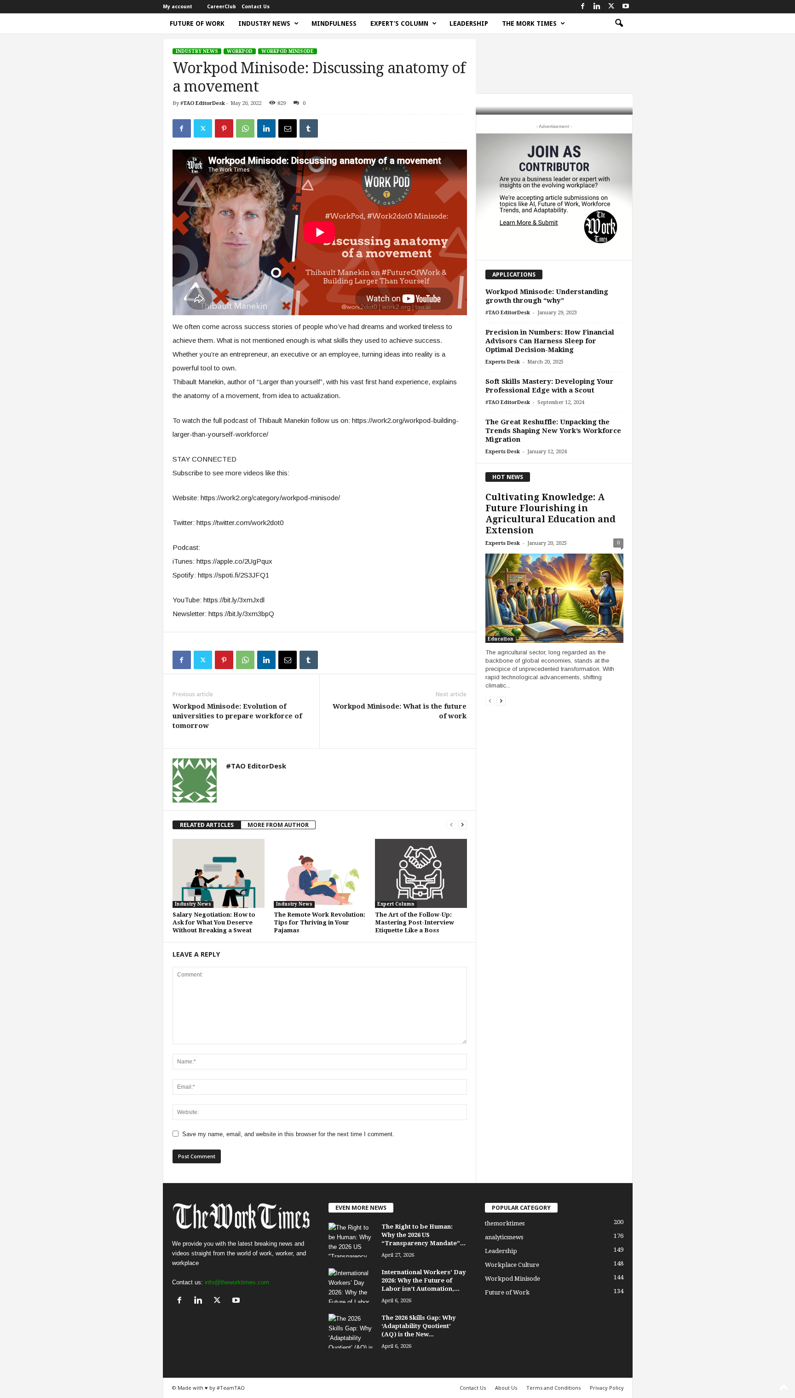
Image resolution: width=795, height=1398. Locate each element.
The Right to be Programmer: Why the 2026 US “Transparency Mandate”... (423, 1235)
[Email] (287, 128)
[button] (619, 23)
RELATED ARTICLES (207, 824)
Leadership (468, 23)
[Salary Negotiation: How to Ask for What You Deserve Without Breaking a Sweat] (219, 873)
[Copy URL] (330, 128)
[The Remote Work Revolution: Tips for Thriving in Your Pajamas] (320, 873)
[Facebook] (582, 6)
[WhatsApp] (245, 128)
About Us (506, 1387)
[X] (611, 6)
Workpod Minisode (287, 51)
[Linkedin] (597, 6)
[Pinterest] (224, 128)
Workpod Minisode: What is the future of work (400, 711)
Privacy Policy (607, 1387)
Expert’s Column (399, 23)
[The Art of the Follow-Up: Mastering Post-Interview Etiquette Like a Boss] (421, 873)
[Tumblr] (309, 128)
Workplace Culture (512, 1264)
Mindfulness (334, 23)
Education (500, 638)
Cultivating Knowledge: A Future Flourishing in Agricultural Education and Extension (550, 514)
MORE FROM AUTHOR (278, 824)
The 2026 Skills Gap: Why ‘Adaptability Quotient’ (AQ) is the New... (418, 1326)
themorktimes (504, 1223)
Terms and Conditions (553, 1387)
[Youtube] (625, 6)
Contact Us (256, 7)
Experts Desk (502, 362)
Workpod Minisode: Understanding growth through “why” (546, 296)
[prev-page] (451, 825)
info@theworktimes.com (237, 1282)
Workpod (240, 51)
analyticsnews (504, 1237)
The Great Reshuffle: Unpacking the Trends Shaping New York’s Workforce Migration (553, 431)
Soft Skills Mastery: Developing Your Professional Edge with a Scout (549, 385)
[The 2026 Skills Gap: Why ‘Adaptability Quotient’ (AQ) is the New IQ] (351, 1331)
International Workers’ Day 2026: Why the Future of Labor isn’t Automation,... (423, 1280)
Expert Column (396, 904)
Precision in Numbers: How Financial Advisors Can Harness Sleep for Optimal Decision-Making (549, 341)
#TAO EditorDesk (202, 103)
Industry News (264, 23)
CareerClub (221, 7)
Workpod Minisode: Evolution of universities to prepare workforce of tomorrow (237, 716)
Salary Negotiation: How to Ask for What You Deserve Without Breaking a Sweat (214, 922)
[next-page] (462, 825)
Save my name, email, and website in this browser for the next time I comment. (288, 1134)
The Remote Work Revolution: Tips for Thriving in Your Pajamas (319, 922)
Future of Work (197, 23)
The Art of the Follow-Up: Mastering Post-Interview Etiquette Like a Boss (414, 922)
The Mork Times (529, 23)
